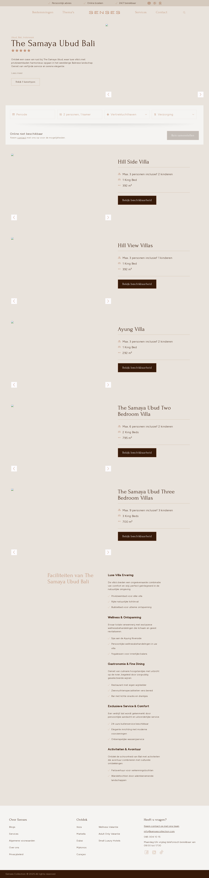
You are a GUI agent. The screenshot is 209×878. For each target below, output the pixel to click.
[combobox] (126, 114)
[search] (184, 12)
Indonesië (28, 37)
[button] (154, 60)
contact (21, 137)
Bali (20, 37)
